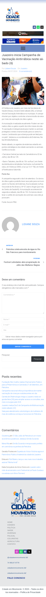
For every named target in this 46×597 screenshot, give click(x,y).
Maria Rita (6, 444)
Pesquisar (6, 355)
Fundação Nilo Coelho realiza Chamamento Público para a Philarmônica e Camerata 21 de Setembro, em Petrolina (22, 385)
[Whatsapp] (38, 27)
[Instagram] (42, 27)
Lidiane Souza (10, 68)
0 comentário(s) (25, 71)
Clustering (6, 436)
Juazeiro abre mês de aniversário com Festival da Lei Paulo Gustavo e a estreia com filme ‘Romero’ (23, 470)
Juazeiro (24, 68)
